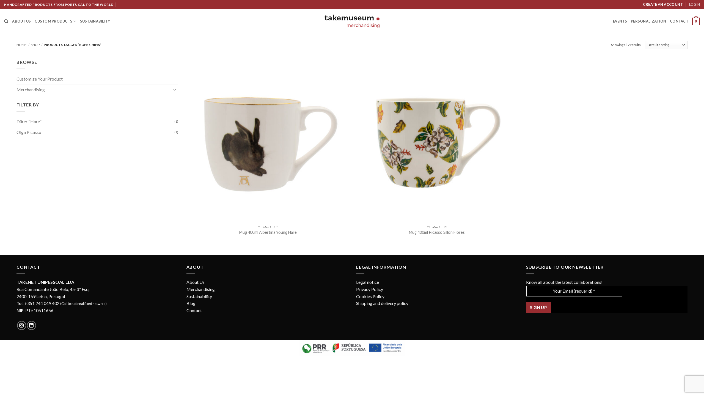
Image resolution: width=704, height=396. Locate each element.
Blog (191, 303)
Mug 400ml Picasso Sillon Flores (437, 232)
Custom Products (53, 21)
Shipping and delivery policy (382, 303)
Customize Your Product (39, 78)
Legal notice (367, 282)
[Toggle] (175, 89)
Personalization (648, 21)
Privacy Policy (369, 289)
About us (21, 21)
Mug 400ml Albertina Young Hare (268, 232)
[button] (696, 21)
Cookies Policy (370, 296)
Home (21, 45)
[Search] (6, 21)
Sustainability (95, 21)
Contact (679, 21)
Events (620, 21)
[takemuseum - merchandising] (352, 21)
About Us (195, 282)
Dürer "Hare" (29, 121)
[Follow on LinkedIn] (31, 325)
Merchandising (30, 89)
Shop (35, 45)
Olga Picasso (28, 132)
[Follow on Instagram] (21, 325)
